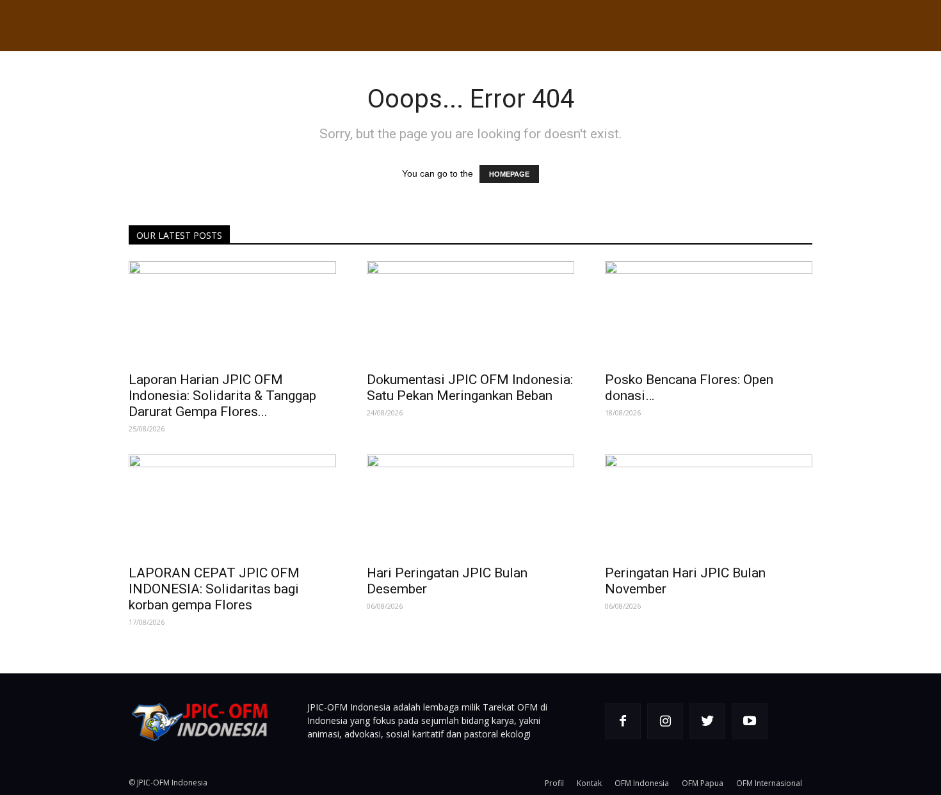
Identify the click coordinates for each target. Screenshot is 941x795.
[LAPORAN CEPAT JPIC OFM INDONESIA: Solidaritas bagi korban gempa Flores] (232, 505)
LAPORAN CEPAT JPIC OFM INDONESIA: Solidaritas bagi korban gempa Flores (214, 589)
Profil (554, 783)
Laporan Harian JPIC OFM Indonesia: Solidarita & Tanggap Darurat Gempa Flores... (222, 395)
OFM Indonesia (642, 783)
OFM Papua (702, 783)
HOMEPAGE (509, 174)
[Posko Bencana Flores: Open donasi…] (708, 312)
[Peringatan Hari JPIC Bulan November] (708, 505)
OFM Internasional (769, 783)
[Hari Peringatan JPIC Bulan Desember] (470, 505)
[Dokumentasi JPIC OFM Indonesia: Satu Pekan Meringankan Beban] (470, 312)
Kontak (589, 783)
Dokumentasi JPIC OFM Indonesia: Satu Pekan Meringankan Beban (470, 387)
